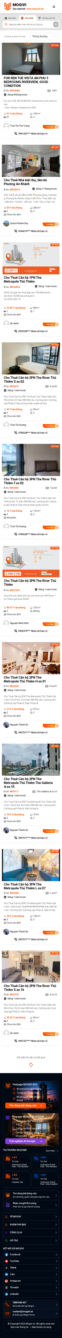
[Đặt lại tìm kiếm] (31, 1064)
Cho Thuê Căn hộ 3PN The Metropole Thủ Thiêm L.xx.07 (24, 886)
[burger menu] (53, 6)
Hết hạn (55, 45)
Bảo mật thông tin (20, 1327)
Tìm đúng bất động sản (22, 1105)
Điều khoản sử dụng (41, 1327)
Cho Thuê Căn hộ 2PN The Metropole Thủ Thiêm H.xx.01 (25, 679)
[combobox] (32, 36)
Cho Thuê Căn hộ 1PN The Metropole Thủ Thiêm (22, 279)
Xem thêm (50, 1151)
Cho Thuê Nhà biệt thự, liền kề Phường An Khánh (25, 182)
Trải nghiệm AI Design (22, 1141)
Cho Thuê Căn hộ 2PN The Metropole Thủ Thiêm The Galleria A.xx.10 (28, 783)
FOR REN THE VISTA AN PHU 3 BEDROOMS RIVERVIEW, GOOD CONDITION (26, 82)
